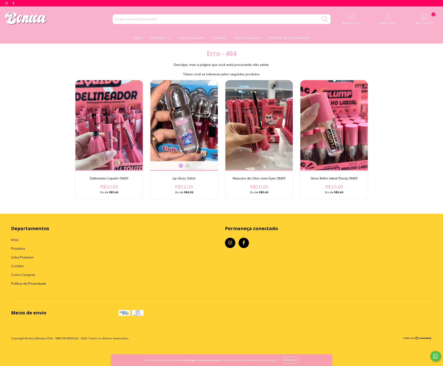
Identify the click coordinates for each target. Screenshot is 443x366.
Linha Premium (191, 38)
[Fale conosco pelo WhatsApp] (435, 356)
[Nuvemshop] (417, 338)
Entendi (290, 360)
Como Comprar (247, 38)
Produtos (159, 38)
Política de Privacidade (289, 38)
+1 (187, 165)
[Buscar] (324, 19)
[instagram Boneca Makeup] (6, 3)
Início (138, 38)
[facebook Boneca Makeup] (13, 3)
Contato (219, 38)
